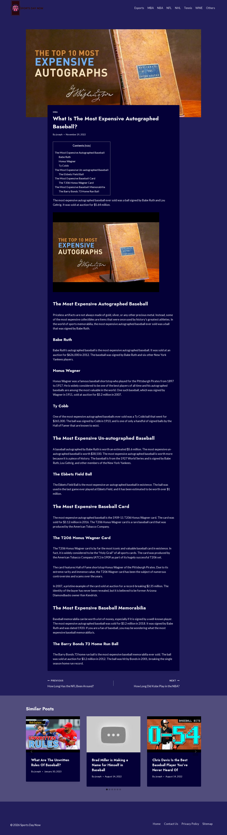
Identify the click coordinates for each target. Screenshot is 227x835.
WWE (199, 8)
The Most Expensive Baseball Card (75, 178)
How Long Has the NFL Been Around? (71, 683)
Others (210, 8)
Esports (139, 8)
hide (87, 145)
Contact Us (171, 824)
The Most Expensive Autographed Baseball (80, 152)
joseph (59, 134)
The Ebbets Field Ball (71, 174)
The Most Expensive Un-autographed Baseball (82, 169)
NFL (169, 8)
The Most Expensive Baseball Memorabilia (80, 187)
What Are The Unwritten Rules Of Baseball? (50, 763)
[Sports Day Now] (27, 8)
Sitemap (207, 824)
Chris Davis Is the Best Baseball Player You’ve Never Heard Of (170, 765)
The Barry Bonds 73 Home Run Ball (79, 191)
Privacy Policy (190, 824)
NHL (178, 8)
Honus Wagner (67, 161)
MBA (151, 8)
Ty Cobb (64, 165)
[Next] (195, 751)
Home (157, 824)
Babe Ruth (65, 156)
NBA (160, 8)
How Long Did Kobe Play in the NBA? (156, 683)
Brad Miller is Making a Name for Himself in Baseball (110, 765)
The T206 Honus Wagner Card (76, 182)
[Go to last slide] (31, 751)
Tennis (188, 8)
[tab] (107, 789)
